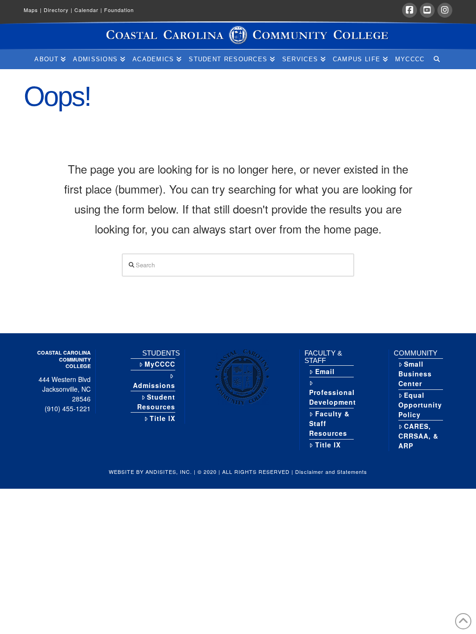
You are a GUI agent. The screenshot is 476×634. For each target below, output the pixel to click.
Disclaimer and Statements (331, 471)
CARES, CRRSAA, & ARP (418, 435)
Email (324, 371)
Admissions (154, 385)
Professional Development (332, 397)
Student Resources (156, 401)
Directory (58, 9)
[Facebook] (409, 10)
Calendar (88, 9)
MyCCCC (160, 364)
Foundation (119, 9)
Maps (33, 9)
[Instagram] (444, 10)
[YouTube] (427, 10)
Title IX (162, 418)
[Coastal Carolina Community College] (238, 35)
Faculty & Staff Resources (329, 423)
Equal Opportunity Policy (420, 404)
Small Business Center (415, 373)
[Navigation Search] (436, 59)
